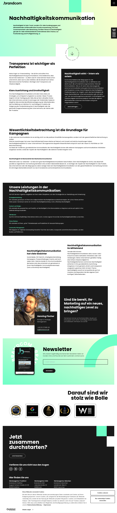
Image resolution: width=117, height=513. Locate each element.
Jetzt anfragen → (73, 106)
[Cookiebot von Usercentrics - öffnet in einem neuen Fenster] (11, 509)
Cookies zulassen (102, 493)
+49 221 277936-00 (43, 327)
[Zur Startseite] (12, 3)
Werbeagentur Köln (41, 481)
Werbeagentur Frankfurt (17, 481)
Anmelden (49, 371)
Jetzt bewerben (17, 456)
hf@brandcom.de (43, 329)
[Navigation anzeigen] (114, 3)
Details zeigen (26, 509)
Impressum (47, 505)
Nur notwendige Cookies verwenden (102, 499)
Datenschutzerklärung (34, 505)
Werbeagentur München (62, 481)
